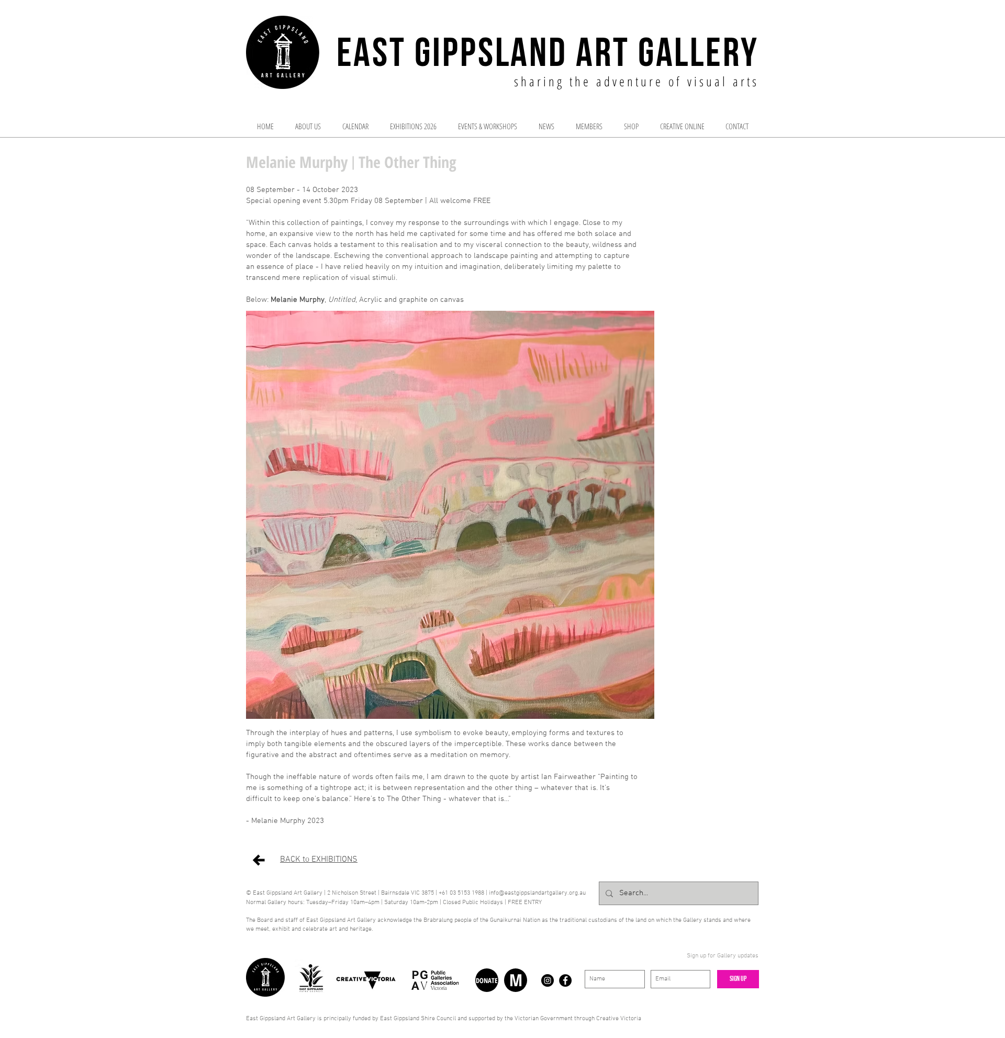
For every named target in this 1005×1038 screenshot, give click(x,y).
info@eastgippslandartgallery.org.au (537, 893)
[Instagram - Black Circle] (547, 980)
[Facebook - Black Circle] (565, 980)
